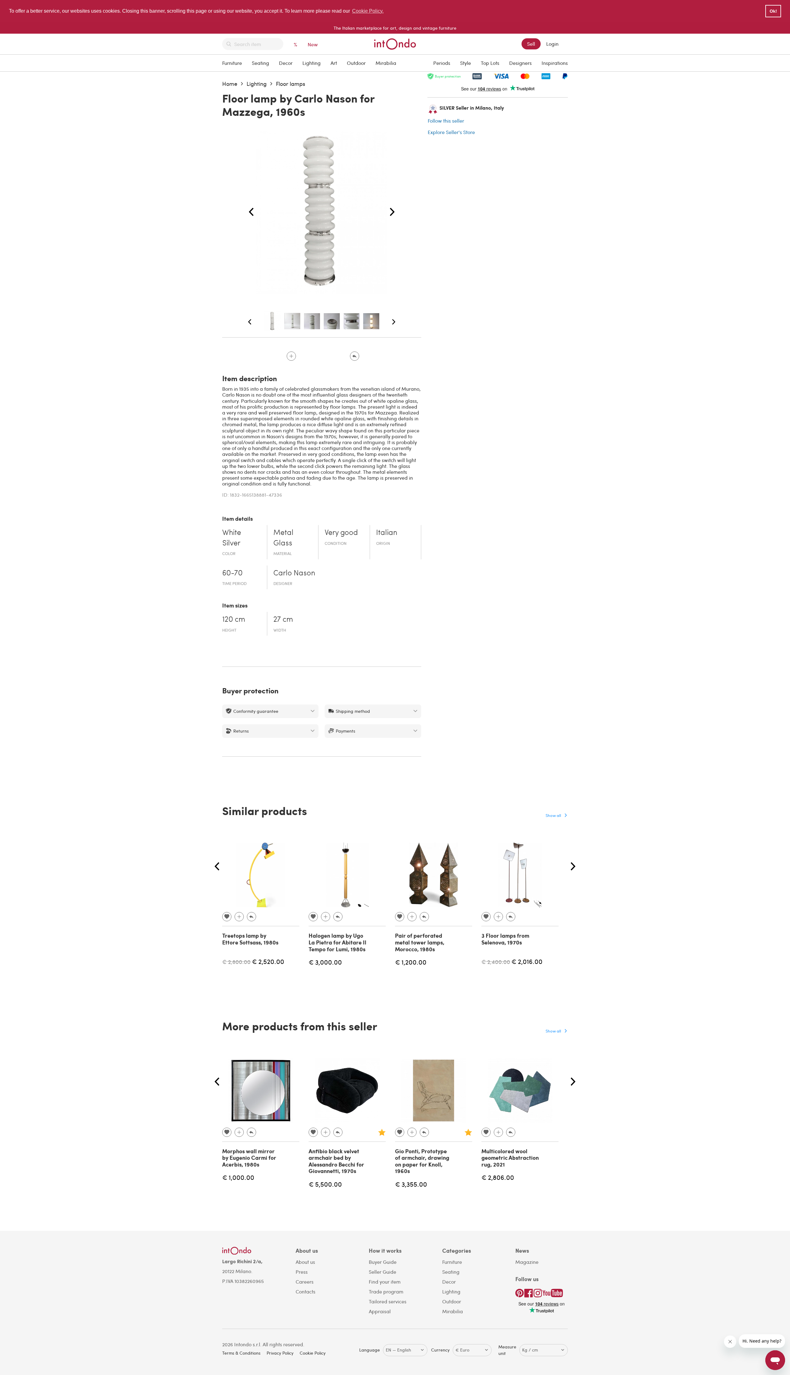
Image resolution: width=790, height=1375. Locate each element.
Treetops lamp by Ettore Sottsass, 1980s (250, 938)
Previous (251, 212)
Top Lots (490, 63)
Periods (441, 63)
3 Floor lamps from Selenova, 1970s (505, 938)
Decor (286, 63)
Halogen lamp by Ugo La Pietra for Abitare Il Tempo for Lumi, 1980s (337, 942)
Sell (531, 43)
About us (305, 1262)
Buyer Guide (383, 1262)
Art (334, 63)
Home (229, 83)
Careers (305, 1281)
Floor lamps (290, 83)
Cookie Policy (313, 1353)
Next (392, 212)
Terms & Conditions (241, 1353)
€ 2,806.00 (497, 1177)
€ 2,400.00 (495, 961)
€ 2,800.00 (236, 961)
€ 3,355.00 (411, 1183)
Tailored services (387, 1301)
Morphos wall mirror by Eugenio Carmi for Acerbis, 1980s (249, 1157)
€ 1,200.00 (410, 961)
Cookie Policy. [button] (368, 11)
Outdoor (356, 63)
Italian (386, 533)
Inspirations (555, 63)
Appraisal (380, 1311)
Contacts (305, 1291)
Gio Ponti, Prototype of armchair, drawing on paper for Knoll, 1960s (422, 1161)
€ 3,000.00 (325, 961)
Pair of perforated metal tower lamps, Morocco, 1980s (419, 942)
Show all (553, 815)
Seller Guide (382, 1271)
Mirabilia (386, 63)
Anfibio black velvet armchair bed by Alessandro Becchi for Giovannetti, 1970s (336, 1161)
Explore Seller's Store (451, 132)
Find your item (385, 1281)
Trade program (386, 1291)
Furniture (232, 63)
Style (465, 63)
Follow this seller (446, 120)
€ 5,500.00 (325, 1183)
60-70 (232, 573)
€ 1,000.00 (238, 1177)
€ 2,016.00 (527, 961)
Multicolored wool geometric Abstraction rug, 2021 (510, 1157)
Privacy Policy (280, 1353)
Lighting (311, 63)
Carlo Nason (294, 573)
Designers (520, 63)
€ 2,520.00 (268, 961)
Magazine (526, 1262)
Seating (260, 63)
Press (302, 1271)
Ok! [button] (773, 11)
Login (552, 43)
